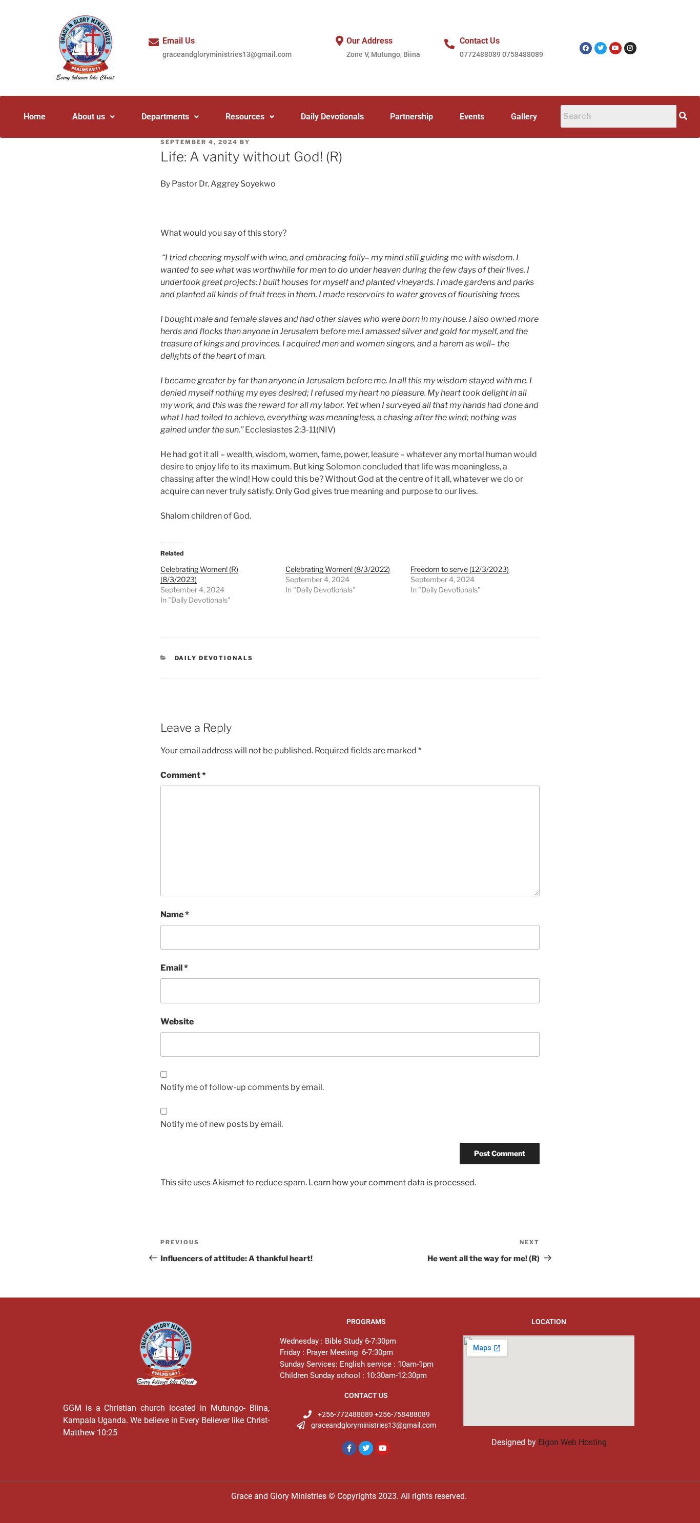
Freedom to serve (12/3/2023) (459, 569)
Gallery (524, 116)
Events (472, 116)
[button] (93, 117)
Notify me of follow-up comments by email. (242, 1087)
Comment (183, 775)
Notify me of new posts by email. (221, 1124)
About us (88, 116)
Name (174, 914)
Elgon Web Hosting (572, 1442)
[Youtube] (615, 48)
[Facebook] (586, 48)
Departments (165, 116)
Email (174, 968)
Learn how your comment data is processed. (392, 1182)
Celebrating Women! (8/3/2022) (337, 569)
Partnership (411, 116)
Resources (244, 116)
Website (177, 1021)
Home (35, 116)
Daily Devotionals (332, 116)
